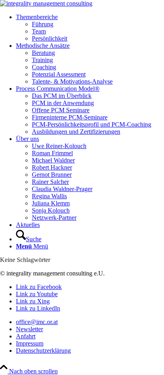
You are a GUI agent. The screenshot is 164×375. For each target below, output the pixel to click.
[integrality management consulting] (46, 3)
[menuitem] (90, 28)
